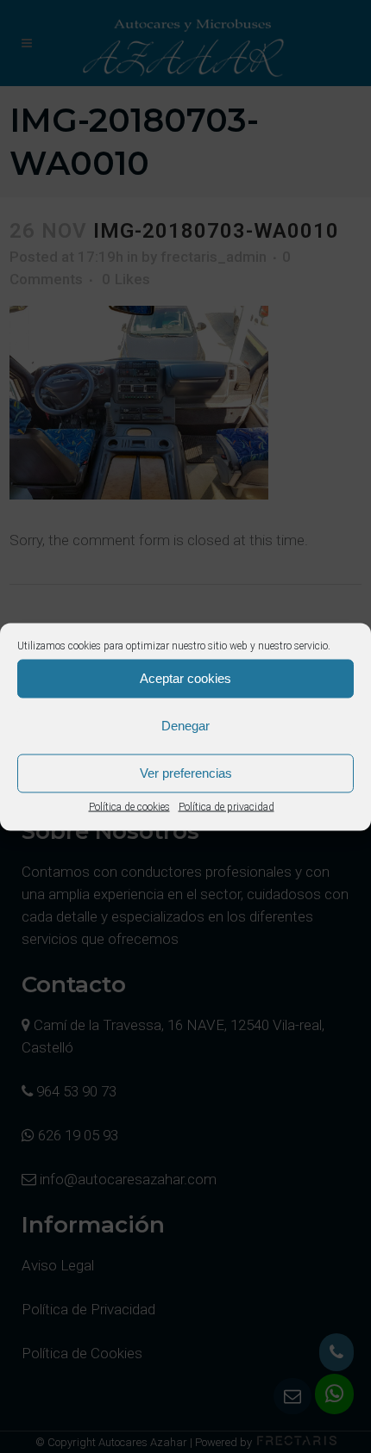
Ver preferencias (186, 773)
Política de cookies (129, 806)
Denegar (185, 725)
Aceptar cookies (185, 678)
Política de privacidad (226, 806)
